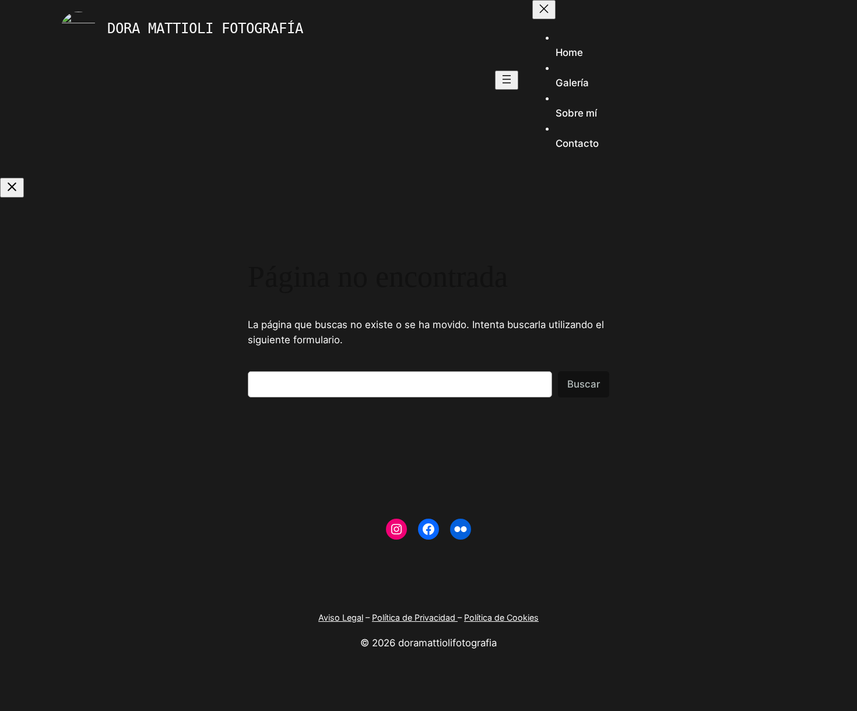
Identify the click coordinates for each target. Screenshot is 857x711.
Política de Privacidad (415, 617)
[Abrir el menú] (506, 80)
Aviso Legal (340, 617)
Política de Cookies (501, 617)
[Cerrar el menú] (544, 9)
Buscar (583, 384)
